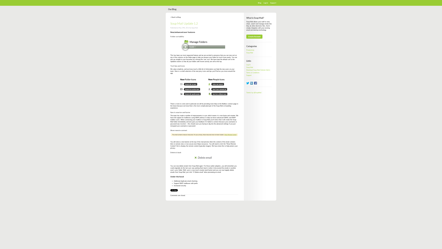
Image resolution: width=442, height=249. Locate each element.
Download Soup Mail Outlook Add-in (258, 70)
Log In (266, 3)
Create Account (254, 37)
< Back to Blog (175, 17)
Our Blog (172, 9)
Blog (259, 3)
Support (273, 3)
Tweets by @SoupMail (253, 92)
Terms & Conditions (252, 73)
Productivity (250, 50)
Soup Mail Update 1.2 (184, 23)
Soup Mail (249, 53)
